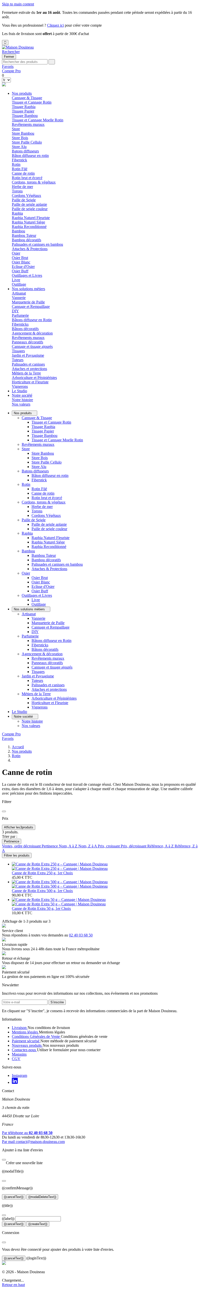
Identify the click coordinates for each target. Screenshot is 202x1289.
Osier (26, 573)
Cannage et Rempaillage (31, 306)
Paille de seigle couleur (30, 209)
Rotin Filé (19, 169)
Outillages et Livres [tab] (27, 275)
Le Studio (19, 391)
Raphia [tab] (17, 213)
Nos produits (22, 93)
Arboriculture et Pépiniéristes (34, 377)
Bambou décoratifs (26, 240)
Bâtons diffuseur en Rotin (32, 320)
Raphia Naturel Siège (28, 222)
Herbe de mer (22, 187)
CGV (16, 1059)
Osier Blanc (21, 262)
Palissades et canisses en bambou (37, 244)
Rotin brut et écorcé (27, 178)
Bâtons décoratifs (25, 329)
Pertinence (11, 841)
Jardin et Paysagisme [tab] (28, 355)
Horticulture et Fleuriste (30, 382)
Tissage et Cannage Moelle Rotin (37, 120)
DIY (15, 311)
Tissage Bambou (25, 115)
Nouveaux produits (27, 1045)
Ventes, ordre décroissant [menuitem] (22, 846)
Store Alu (19, 147)
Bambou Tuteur (24, 235)
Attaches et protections (29, 369)
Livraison (20, 1028)
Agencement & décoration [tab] (32, 333)
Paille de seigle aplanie (29, 204)
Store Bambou (23, 133)
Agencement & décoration (42, 654)
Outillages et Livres (37, 595)
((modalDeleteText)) (42, 1197)
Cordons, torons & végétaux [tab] (34, 182)
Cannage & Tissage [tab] (27, 98)
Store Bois (20, 138)
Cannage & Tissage (37, 418)
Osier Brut (20, 258)
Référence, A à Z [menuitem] (161, 846)
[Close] (4, 811)
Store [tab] (16, 129)
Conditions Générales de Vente (36, 1036)
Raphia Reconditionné (29, 226)
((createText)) (37, 1224)
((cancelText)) (13, 1197)
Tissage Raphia (23, 107)
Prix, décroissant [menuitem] (134, 846)
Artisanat (29, 614)
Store (26, 449)
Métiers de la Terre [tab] (26, 373)
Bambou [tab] (18, 231)
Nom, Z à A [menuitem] (88, 846)
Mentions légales (25, 1032)
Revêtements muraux (28, 124)
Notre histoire (22, 400)
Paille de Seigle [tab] (24, 200)
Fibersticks (20, 324)
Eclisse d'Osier (23, 266)
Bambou (28, 551)
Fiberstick (19, 160)
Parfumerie (30, 636)
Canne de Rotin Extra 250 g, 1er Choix (42, 873)
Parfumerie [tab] (20, 315)
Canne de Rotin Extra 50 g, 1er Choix (41, 908)
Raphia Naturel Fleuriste (31, 218)
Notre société (22, 395)
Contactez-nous (24, 1050)
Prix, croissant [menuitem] (109, 846)
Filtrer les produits (17, 855)
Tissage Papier (23, 111)
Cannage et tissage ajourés (32, 346)
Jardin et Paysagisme (38, 676)
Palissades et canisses (28, 364)
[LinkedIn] (15, 1082)
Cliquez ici (55, 25)
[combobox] (25, 61)
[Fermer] (4, 1159)
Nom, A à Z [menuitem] (68, 846)
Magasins (19, 1054)
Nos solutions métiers (28, 289)
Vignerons (20, 386)
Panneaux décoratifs (27, 342)
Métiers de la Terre (36, 694)
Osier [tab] (16, 253)
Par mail (33, 1142)
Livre (16, 280)
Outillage (19, 284)
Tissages (18, 351)
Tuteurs (17, 360)
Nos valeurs (21, 404)
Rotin (26, 484)
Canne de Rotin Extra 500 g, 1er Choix (42, 891)
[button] (11, 52)
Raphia (27, 533)
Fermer (9, 56)
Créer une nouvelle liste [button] (22, 1163)
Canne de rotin (23, 173)
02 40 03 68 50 (81, 935)
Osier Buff (20, 271)
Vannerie (19, 298)
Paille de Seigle (34, 520)
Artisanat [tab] (19, 293)
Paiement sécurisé (26, 1041)
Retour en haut (13, 1285)
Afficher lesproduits (18, 827)
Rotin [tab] (16, 164)
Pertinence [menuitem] (50, 846)
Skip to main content (18, 4)
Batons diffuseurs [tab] (25, 151)
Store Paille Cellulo (27, 142)
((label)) (8, 1218)
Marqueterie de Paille (28, 302)
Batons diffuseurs (35, 471)
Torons (17, 191)
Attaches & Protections (30, 249)
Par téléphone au (27, 1133)
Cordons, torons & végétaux (44, 502)
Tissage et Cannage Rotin (31, 102)
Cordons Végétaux (26, 195)
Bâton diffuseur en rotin (30, 155)
